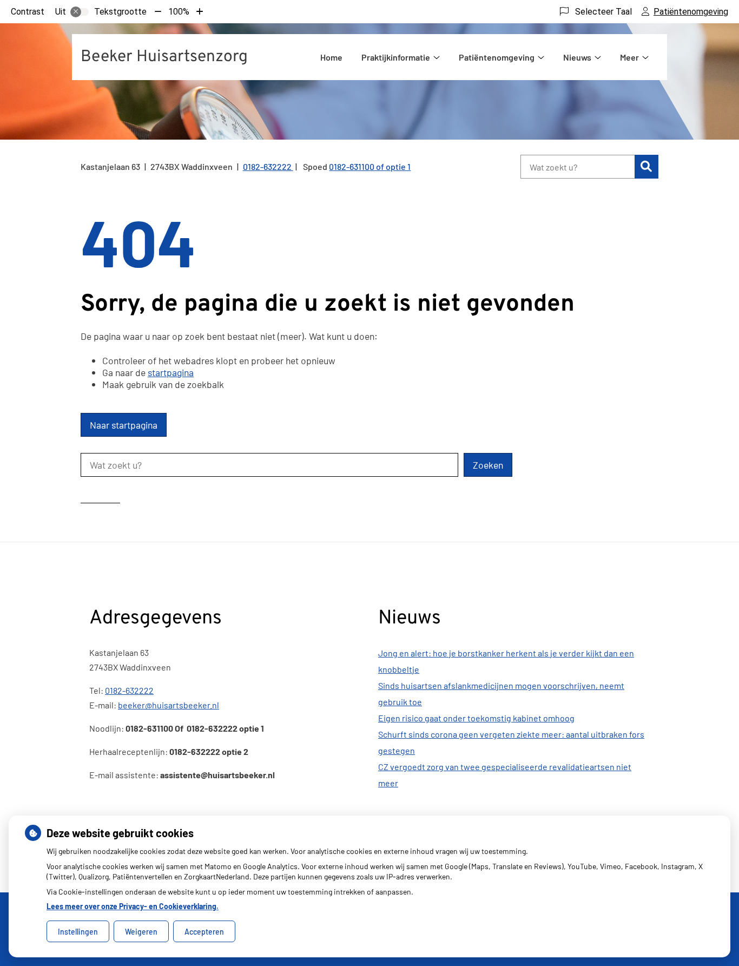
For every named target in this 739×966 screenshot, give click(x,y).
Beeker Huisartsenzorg (164, 57)
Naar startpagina (123, 425)
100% (178, 11)
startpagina (171, 372)
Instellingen (78, 931)
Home (331, 57)
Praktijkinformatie (395, 57)
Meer (629, 57)
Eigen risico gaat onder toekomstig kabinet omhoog (476, 718)
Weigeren (141, 931)
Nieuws (577, 57)
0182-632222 (129, 690)
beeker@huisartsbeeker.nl (168, 705)
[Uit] (79, 12)
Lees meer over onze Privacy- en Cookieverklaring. (133, 906)
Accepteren (204, 931)
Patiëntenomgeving (497, 57)
